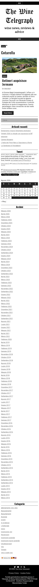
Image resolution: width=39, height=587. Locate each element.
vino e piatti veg (7, 553)
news (3, 529)
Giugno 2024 (5, 256)
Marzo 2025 (5, 238)
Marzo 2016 (5, 450)
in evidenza (5, 523)
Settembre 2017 (7, 396)
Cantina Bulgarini (7, 140)
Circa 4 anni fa (5, 166)
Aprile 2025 (5, 235)
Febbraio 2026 (6, 220)
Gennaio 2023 (6, 286)
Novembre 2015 (7, 462)
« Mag (3, 201)
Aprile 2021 (5, 333)
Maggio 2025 (6, 232)
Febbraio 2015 (6, 477)
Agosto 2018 (6, 363)
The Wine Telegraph (22, 569)
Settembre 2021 (7, 319)
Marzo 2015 (5, 474)
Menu (19, 3)
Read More (9, 113)
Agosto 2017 (6, 399)
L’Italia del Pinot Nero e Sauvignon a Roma (16, 143)
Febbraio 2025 (6, 241)
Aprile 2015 (5, 471)
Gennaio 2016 (6, 456)
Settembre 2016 (7, 432)
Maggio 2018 (6, 372)
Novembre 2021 (7, 313)
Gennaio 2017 (6, 420)
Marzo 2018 (5, 378)
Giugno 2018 (5, 369)
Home (3, 46)
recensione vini (6, 532)
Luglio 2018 (5, 366)
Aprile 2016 (5, 447)
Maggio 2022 (6, 298)
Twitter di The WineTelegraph (20, 166)
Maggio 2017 (6, 408)
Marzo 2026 (5, 217)
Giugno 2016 (5, 441)
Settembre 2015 (7, 468)
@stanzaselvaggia (10, 157)
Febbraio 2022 (6, 307)
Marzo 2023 (5, 280)
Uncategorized (6, 544)
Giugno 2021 (5, 327)
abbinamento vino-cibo (9, 508)
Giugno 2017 (5, 405)
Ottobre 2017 (6, 393)
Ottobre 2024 (6, 250)
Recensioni (5, 535)
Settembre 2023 (7, 274)
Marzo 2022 (5, 304)
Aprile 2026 (5, 214)
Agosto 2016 (6, 435)
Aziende (4, 517)
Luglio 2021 (5, 324)
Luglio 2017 (5, 402)
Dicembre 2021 (6, 310)
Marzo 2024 (5, 265)
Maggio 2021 (6, 330)
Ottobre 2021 (6, 316)
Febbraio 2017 (6, 417)
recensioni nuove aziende (10, 541)
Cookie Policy (25, 573)
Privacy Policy (14, 573)
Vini (2, 547)
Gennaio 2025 (6, 244)
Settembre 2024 (7, 253)
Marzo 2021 (5, 336)
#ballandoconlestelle (26, 163)
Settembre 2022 (7, 292)
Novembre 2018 (7, 354)
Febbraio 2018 (6, 381)
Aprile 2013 (5, 495)
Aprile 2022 (5, 301)
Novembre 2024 (7, 247)
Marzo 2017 (5, 414)
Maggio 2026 (6, 211)
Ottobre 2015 (6, 465)
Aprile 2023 (5, 277)
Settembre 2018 (7, 360)
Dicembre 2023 (6, 268)
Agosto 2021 (6, 321)
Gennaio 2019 (6, 351)
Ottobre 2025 (6, 226)
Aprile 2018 (5, 375)
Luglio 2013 (5, 486)
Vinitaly (3, 550)
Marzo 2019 (5, 345)
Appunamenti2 (6, 511)
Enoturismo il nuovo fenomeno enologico (16, 131)
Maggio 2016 (6, 444)
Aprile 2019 (5, 342)
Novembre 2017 (7, 390)
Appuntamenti (6, 514)
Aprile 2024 (5, 262)
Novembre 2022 (7, 289)
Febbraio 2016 (6, 453)
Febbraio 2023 (6, 283)
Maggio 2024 (6, 259)
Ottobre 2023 (6, 271)
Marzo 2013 (5, 498)
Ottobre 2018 (6, 357)
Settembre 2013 (7, 483)
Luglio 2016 (5, 438)
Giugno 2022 (5, 295)
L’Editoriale (5, 526)
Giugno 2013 (5, 489)
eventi (3, 520)
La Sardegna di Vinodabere (11, 146)
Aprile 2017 (5, 411)
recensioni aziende (8, 538)
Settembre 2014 (7, 480)
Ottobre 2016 (6, 429)
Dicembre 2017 (6, 387)
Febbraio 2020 (6, 339)
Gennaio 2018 (6, 384)
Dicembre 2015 (6, 459)
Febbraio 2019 (6, 348)
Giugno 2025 (5, 229)
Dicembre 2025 (6, 223)
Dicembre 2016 (6, 423)
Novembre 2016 (7, 426)
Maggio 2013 (6, 492)
